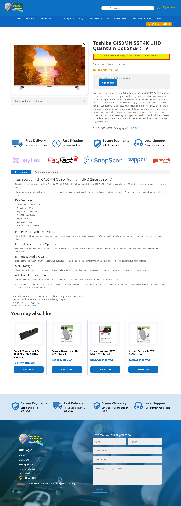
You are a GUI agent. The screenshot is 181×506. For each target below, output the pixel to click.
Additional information (46, 172)
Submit (100, 489)
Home (19, 19)
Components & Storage (74, 19)
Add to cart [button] (29, 369)
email (36, 305)
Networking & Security (141, 19)
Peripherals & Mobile (99, 19)
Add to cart (108, 82)
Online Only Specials (160, 24)
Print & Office (120, 19)
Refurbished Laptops (49, 19)
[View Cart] (158, 7)
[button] (83, 44)
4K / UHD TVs (132, 128)
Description (21, 172)
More (159, 19)
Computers (29, 19)
